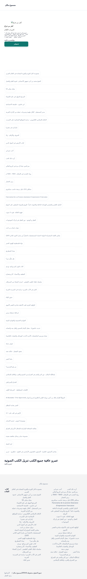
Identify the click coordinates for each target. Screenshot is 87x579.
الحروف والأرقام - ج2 (12, 135)
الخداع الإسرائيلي (11, 382)
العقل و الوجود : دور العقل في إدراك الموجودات (21, 220)
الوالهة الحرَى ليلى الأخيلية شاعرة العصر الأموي (20, 305)
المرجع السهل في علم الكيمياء (15, 97)
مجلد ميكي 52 (10, 89)
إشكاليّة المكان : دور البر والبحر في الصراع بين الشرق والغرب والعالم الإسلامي (30, 374)
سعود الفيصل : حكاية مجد (14, 351)
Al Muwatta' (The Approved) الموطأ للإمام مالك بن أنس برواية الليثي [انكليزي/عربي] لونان (35, 398)
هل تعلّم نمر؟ (10, 259)
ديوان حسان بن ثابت (12, 228)
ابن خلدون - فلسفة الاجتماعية (15, 104)
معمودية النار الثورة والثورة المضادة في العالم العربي (22, 73)
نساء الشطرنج (10, 251)
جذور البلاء (9, 297)
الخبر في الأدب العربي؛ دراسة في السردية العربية (21, 289)
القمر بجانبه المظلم (12, 405)
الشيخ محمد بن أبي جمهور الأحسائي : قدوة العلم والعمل (23, 81)
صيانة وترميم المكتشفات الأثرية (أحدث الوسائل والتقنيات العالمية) (26, 336)
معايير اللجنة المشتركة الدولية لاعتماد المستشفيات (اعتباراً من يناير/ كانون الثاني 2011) (33, 235)
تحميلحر (16, 44)
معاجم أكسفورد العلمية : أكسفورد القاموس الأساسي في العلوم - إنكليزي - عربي (31, 452)
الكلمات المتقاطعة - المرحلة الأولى (17, 390)
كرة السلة (9, 444)
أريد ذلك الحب (10, 158)
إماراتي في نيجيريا (11, 127)
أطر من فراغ (8, 26)
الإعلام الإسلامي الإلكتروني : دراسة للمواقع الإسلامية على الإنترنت (26, 120)
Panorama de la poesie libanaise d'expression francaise (26, 197)
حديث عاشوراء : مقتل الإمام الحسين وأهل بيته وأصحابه (23, 328)
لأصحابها (7, 573)
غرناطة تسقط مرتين (12, 313)
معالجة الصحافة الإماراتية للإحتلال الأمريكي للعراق (21, 428)
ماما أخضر (9, 359)
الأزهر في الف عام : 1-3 (13, 413)
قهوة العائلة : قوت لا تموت (14, 212)
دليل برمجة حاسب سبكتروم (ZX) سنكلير (18, 189)
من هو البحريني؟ (11, 367)
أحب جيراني (9, 151)
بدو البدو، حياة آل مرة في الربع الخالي (18, 166)
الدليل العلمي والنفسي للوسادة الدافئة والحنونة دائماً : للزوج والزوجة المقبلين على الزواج (33, 205)
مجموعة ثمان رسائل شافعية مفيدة (17, 436)
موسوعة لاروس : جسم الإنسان (15, 421)
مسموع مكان (43, 484)
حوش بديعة (9, 343)
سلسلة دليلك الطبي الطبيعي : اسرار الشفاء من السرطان (24, 282)
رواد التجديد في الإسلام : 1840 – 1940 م (18, 174)
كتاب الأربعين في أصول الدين (15, 143)
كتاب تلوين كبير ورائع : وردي (14, 266)
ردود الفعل (8, 576)
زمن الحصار (9, 181)
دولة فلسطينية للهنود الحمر (14, 243)
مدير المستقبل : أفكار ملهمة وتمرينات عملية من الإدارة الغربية (25, 112)
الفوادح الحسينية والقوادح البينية (16, 320)
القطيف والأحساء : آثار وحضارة (15, 274)
